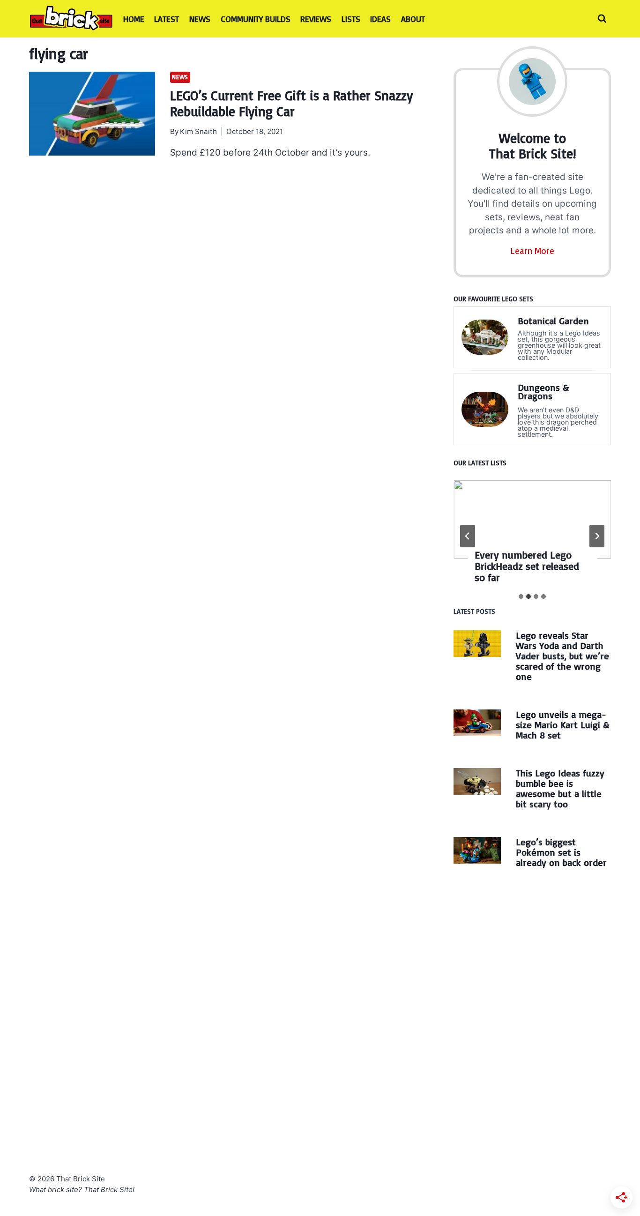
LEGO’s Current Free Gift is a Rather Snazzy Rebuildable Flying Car (291, 103)
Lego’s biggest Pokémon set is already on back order (561, 852)
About (413, 19)
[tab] (521, 596)
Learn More (532, 250)
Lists (351, 19)
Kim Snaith (198, 131)
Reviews (315, 19)
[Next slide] (596, 536)
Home (133, 19)
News (199, 19)
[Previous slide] (467, 536)
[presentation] (92, 114)
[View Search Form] (602, 19)
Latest (166, 19)
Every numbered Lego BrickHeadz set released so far (527, 566)
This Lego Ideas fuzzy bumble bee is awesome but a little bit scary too (560, 788)
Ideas (380, 19)
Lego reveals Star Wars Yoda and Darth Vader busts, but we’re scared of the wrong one (562, 655)
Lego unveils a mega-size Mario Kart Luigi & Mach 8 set (562, 725)
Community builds (255, 19)
